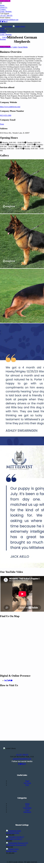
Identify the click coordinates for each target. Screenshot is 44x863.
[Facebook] (7, 680)
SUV (27, 806)
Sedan (27, 804)
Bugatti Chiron (11, 851)
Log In (4, 37)
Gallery (15, 47)
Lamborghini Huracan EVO (16, 845)
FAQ (27, 785)
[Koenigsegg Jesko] (13, 831)
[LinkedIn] (6, 680)
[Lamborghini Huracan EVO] (17, 843)
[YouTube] (11, 680)
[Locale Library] (6, 26)
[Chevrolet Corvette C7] (15, 837)
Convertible (27, 808)
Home (2, 5)
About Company (6, 47)
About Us (3, 7)
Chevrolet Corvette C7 (14, 839)
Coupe (27, 810)
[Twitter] (9, 680)
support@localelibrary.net (9, 20)
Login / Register (6, 11)
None (2, 124)
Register (3, 39)
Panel (27, 781)
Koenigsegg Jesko (12, 833)
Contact (3, 9)
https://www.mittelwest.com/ (10, 107)
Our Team (27, 783)
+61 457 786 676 (6, 15)
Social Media (23, 47)
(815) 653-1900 (5, 115)
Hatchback (27, 812)
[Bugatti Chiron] (12, 849)
